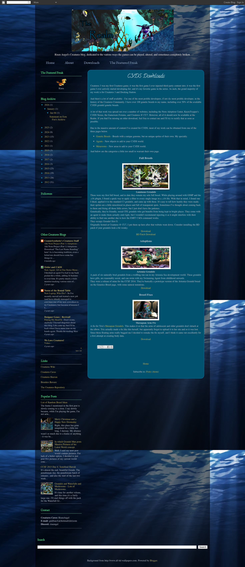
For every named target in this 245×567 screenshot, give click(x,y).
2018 (47, 154)
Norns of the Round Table (57, 290)
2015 (47, 168)
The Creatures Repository (53, 387)
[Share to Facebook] (108, 347)
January (51, 108)
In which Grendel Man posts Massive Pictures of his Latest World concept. (68, 444)
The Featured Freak (124, 63)
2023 (47, 136)
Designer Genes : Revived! (57, 317)
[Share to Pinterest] (111, 347)
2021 (47, 145)
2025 (47, 127)
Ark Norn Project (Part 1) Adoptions (61, 243)
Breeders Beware (49, 382)
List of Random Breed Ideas (54, 402)
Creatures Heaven (49, 376)
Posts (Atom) (152, 371)
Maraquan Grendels (114, 326)
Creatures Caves (48, 372)
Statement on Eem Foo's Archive (58, 118)
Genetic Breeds (103, 136)
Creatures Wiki (48, 366)
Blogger (153, 560)
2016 (47, 164)
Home (50, 63)
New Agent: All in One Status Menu (61, 269)
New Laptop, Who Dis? (55, 293)
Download (146, 231)
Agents (99, 141)
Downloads (92, 63)
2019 (47, 150)
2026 (47, 104)
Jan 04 (53, 112)
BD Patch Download (146, 234)
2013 (47, 177)
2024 (47, 132)
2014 (47, 172)
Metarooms (101, 146)
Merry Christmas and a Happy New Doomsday (65, 421)
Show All (79, 349)
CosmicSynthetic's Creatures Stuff (61, 240)
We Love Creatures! (54, 340)
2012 (47, 182)
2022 (47, 141)
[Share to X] (105, 347)
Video (47, 343)
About (69, 63)
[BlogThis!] (102, 347)
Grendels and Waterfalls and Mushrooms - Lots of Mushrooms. (68, 486)
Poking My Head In (53, 319)
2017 (47, 159)
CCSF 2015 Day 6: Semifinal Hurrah (58, 466)
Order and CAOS (53, 267)
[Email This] (98, 347)
